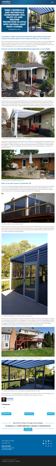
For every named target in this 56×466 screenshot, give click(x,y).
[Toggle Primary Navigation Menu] (52, 2)
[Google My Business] (43, 443)
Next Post (50, 413)
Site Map (18, 461)
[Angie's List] (46, 446)
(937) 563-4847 (40, 395)
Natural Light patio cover (21, 44)
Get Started (28, 429)
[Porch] (48, 446)
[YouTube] (48, 441)
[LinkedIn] (46, 441)
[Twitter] (51, 441)
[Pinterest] (51, 443)
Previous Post (6, 413)
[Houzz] (46, 443)
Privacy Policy (11, 461)
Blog (4, 407)
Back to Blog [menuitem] (29, 413)
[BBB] (51, 446)
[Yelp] (48, 443)
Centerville (5, 186)
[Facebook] (43, 441)
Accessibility (4, 461)
